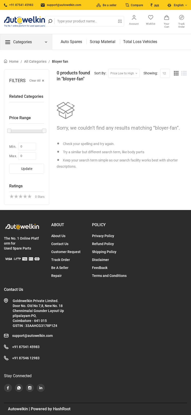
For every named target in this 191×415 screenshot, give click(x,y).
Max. (13, 156)
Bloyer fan (60, 61)
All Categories (35, 61)
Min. (12, 147)
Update (26, 169)
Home (14, 61)
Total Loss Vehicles (140, 41)
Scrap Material (102, 41)
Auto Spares (71, 41)
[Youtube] (8, 388)
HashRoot (61, 409)
